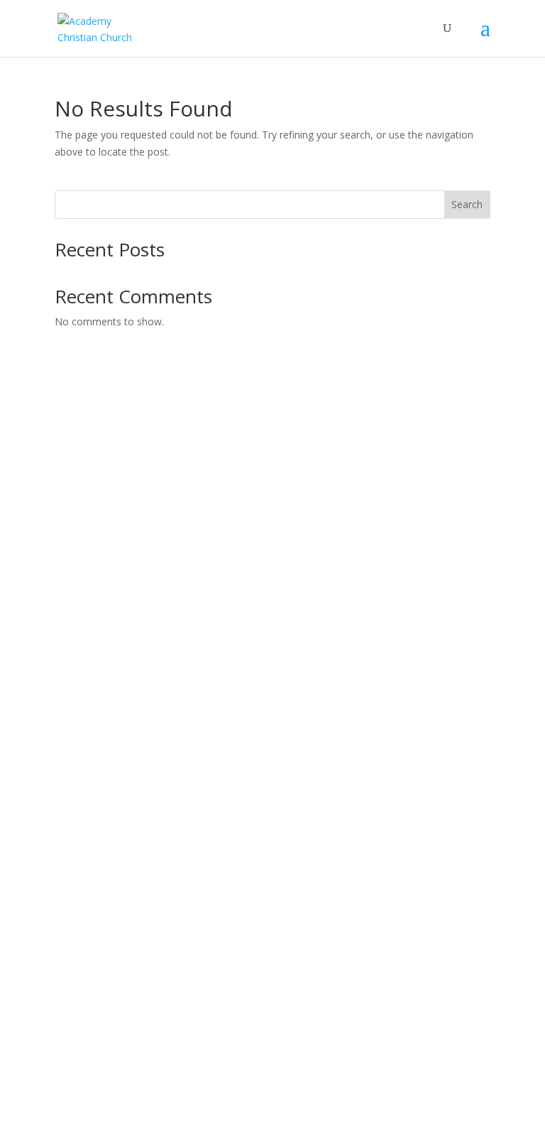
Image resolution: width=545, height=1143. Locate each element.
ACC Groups (82, 666)
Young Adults (85, 717)
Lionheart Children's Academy (123, 574)
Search (467, 204)
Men (65, 683)
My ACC (73, 1077)
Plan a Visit (79, 456)
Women (73, 700)
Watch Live (80, 826)
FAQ (65, 558)
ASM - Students (90, 649)
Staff (65, 507)
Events (70, 860)
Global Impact (87, 751)
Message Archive (94, 843)
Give (65, 1061)
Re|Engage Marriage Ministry (122, 734)
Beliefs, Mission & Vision (111, 541)
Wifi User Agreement (102, 894)
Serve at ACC (84, 968)
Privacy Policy (86, 910)
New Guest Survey (97, 490)
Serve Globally (87, 1002)
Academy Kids (87, 632)
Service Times (87, 473)
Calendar (75, 877)
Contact (73, 524)
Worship (73, 768)
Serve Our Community (105, 985)
